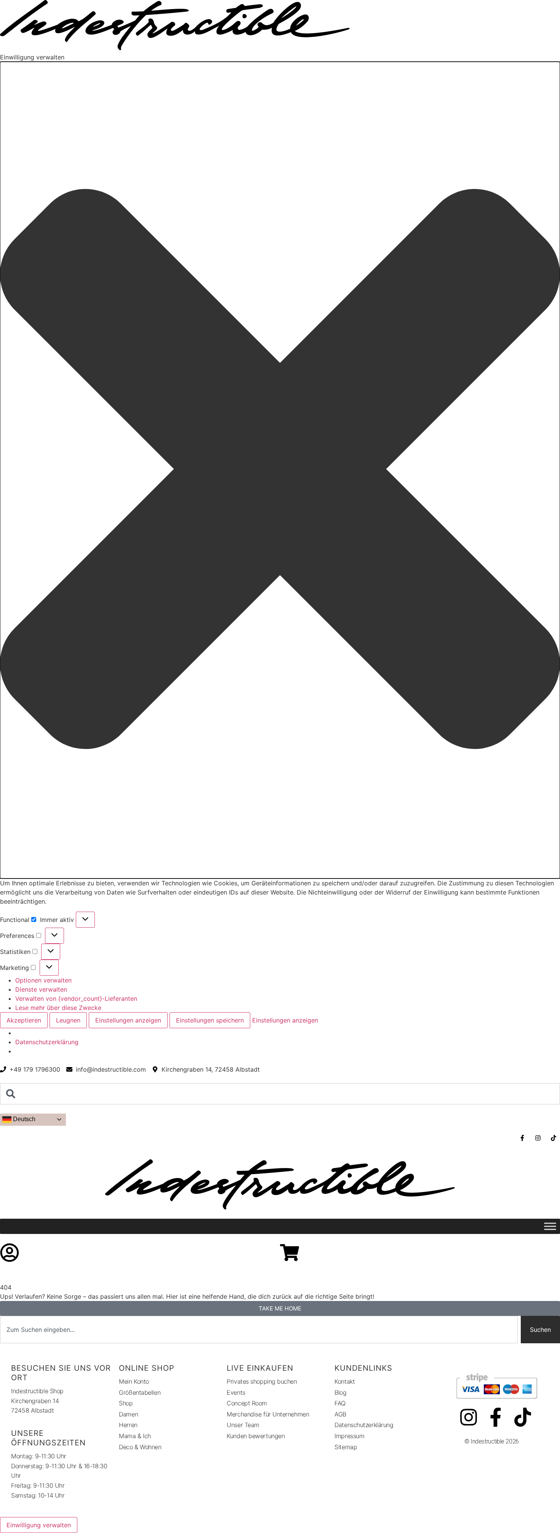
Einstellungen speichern (210, 1020)
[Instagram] (468, 1417)
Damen (128, 1414)
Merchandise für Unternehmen (268, 1414)
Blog (340, 1392)
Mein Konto (134, 1381)
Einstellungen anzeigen (128, 1020)
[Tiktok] (522, 1417)
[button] (280, 470)
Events (236, 1392)
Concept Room (247, 1403)
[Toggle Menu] (550, 1226)
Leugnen (68, 1020)
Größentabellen (139, 1392)
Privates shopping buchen (262, 1381)
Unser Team (243, 1425)
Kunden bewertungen (256, 1436)
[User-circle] (9, 1252)
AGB (340, 1414)
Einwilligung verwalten (38, 1525)
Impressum (349, 1436)
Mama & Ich (135, 1436)
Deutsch (23, 1119)
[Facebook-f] (495, 1417)
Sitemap (345, 1447)
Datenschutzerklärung (46, 1042)
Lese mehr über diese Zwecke (58, 1007)
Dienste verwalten (41, 989)
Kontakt (344, 1381)
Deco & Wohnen (140, 1447)
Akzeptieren (23, 1020)
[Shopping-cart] (289, 1252)
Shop (126, 1403)
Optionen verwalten (43, 980)
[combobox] (280, 1093)
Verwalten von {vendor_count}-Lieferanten (76, 998)
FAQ (340, 1403)
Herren (128, 1425)
